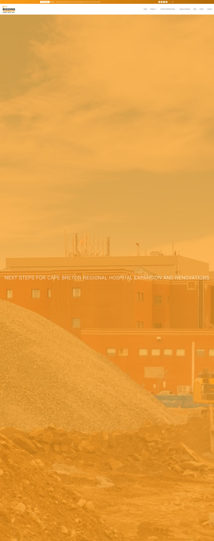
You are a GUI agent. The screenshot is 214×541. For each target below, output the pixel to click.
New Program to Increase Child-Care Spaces (65, 2)
